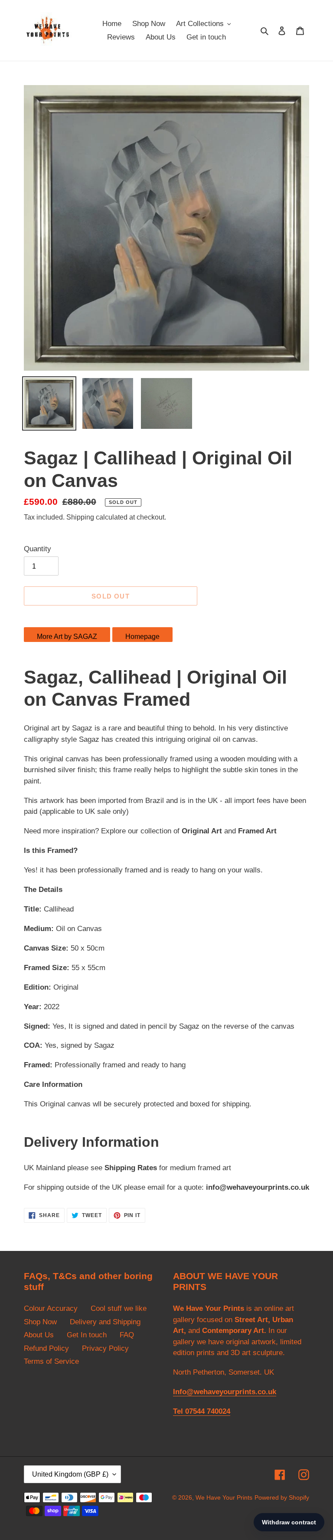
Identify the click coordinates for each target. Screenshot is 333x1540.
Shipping (80, 517)
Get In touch (87, 1335)
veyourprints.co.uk (277, 1187)
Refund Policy (46, 1348)
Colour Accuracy (51, 1308)
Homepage (142, 636)
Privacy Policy (105, 1348)
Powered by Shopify (282, 1497)
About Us (39, 1335)
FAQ (127, 1335)
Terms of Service (51, 1361)
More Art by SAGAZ (67, 636)
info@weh (223, 1187)
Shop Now (40, 1322)
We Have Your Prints (224, 1497)
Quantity (37, 549)
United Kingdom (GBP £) (70, 1474)
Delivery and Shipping (105, 1322)
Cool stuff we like (119, 1308)
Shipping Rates (130, 1168)
